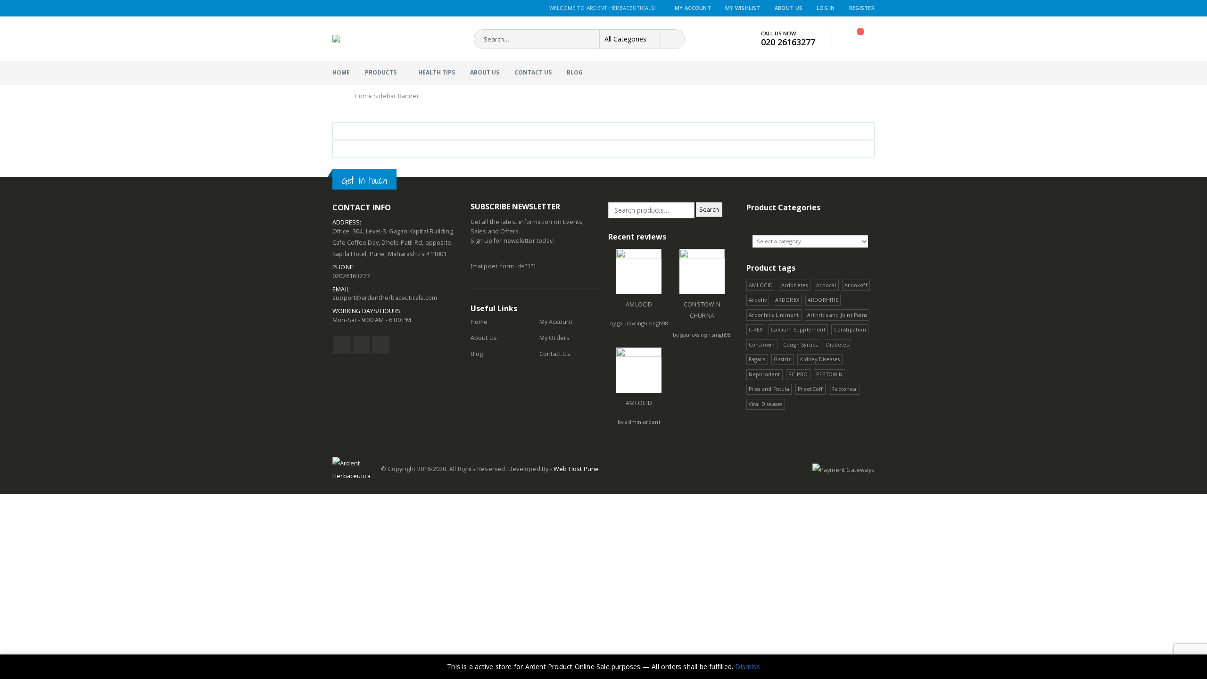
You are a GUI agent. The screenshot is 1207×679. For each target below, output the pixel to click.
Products (381, 72)
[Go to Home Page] (338, 96)
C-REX (756, 329)
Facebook (342, 345)
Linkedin (380, 345)
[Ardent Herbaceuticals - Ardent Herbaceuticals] (370, 38)
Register (862, 7)
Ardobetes (794, 285)
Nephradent (764, 374)
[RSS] (359, 8)
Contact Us (533, 72)
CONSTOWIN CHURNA (702, 310)
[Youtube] (382, 8)
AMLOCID (639, 304)
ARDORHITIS (823, 299)
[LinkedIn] (394, 8)
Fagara (757, 359)
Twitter (361, 345)
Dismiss (747, 666)
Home (341, 72)
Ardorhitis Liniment (774, 314)
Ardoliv (758, 299)
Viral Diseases (766, 403)
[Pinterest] (371, 8)
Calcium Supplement (798, 329)
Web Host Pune (576, 469)
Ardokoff (856, 285)
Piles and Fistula (769, 388)
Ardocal (826, 285)
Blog (575, 72)
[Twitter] (348, 8)
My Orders (554, 338)
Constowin (762, 344)
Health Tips (436, 72)
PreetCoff (810, 388)
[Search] (670, 39)
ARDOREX (787, 299)
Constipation (850, 329)
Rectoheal (844, 388)
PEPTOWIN (829, 374)
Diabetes (837, 344)
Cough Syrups (800, 344)
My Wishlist (743, 7)
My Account (693, 7)
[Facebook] (336, 8)
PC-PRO (798, 374)
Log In (826, 7)
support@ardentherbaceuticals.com (384, 298)
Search (709, 210)
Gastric (782, 359)
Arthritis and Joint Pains (837, 314)
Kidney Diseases (820, 359)
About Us (788, 7)
